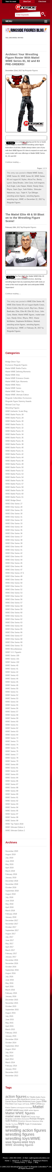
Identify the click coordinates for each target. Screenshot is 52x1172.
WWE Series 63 (11, 731)
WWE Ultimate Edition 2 (15, 830)
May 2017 (9, 944)
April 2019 (9, 868)
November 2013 (11, 1076)
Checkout (42, 1)
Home (7, 1161)
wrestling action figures (16, 196)
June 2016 (9, 980)
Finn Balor (9, 1104)
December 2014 (11, 1039)
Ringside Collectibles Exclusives (18, 398)
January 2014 (10, 1069)
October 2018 (10, 887)
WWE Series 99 (11, 821)
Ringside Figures (31, 71)
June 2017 (9, 940)
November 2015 (11, 1003)
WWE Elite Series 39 (13, 543)
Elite (17, 311)
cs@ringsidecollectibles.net (39, 1158)
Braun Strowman (11, 1099)
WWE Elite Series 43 (13, 556)
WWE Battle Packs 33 (14, 431)
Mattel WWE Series (35, 173)
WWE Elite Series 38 (13, 540)
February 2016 (11, 993)
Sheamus (21, 1121)
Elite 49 (23, 311)
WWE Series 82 (27, 176)
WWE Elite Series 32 (13, 520)
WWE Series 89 (11, 791)
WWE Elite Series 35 (13, 530)
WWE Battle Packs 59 (14, 490)
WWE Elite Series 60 (13, 613)
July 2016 (9, 977)
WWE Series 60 (11, 722)
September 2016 (12, 970)
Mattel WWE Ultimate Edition (17, 395)
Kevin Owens (10, 1108)
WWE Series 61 (11, 725)
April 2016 (9, 986)
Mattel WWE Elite (12, 375)
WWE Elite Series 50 (15, 305)
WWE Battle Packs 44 (14, 457)
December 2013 (11, 1072)
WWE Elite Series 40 (13, 547)
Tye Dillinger (33, 193)
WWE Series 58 (11, 715)
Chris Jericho (40, 1099)
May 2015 (9, 1023)
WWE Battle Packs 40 (14, 448)
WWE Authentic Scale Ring (16, 411)
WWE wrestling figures (19, 1144)
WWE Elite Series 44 (13, 560)
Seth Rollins (28, 189)
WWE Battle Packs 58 (14, 487)
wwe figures (13, 1142)
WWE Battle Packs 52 (14, 471)
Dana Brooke (18, 183)
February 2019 (11, 874)
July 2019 (9, 858)
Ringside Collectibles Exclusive (17, 1119)
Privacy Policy (20, 1162)
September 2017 (12, 930)
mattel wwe (12, 1110)
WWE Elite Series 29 (13, 510)
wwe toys (28, 1142)
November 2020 (11, 851)
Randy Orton (38, 186)
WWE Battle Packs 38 (14, 444)
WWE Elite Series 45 (13, 563)
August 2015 (10, 1013)
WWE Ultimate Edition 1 (15, 827)
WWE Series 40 (11, 665)
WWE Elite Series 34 (13, 527)
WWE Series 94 (11, 807)
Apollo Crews (39, 305)
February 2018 (11, 914)
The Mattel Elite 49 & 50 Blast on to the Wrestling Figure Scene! (24, 218)
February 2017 (11, 953)
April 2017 (9, 947)
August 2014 (10, 1049)
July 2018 (9, 897)
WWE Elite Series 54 (13, 596)
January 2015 (10, 1036)
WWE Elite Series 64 (13, 626)
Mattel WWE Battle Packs (15, 368)
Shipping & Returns (40, 1161)
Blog (36, 1162)
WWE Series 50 (11, 689)
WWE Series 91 (11, 797)
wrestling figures (33, 196)
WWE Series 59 (11, 718)
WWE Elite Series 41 (13, 550)
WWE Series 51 (11, 692)
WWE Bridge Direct (13, 500)
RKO (31, 318)
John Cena (28, 183)
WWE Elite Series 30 (13, 514)
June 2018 (9, 901)
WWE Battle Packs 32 (14, 428)
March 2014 (10, 1062)
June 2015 (9, 1019)
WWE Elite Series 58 (13, 606)
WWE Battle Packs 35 (14, 438)
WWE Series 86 (11, 781)
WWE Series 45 (11, 682)
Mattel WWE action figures (29, 1110)
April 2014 (9, 1059)
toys (18, 193)
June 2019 (9, 861)
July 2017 (9, 937)
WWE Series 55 (11, 705)
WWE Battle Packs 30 (14, 421)
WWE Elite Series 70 (13, 646)
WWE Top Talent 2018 (14, 824)
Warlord (37, 321)
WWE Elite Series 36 (13, 533)
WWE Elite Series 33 (13, 523)
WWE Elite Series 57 (13, 603)
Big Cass (33, 308)
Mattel (29, 186)
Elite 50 (31, 311)
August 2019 (10, 854)
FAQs (30, 1162)
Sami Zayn (17, 189)
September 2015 (12, 1010)
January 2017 (10, 957)
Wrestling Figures (12, 408)
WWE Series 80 (11, 764)
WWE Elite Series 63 (13, 622)
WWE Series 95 (11, 811)
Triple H (24, 193)
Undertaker (37, 1124)
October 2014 (10, 1043)
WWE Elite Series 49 (35, 301)
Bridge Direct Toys (12, 362)
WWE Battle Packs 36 (14, 441)
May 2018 (9, 904)
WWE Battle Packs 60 (14, 494)
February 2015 (11, 1033)
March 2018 (10, 911)
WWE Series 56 (11, 708)
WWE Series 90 (11, 794)
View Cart (27, 1)
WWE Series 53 (11, 698)
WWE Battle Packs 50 (14, 467)
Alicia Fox (32, 179)
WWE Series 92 (11, 801)
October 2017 (10, 927)
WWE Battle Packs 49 (14, 464)
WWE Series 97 (11, 814)
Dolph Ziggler (36, 1102)
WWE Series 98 (11, 817)
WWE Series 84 (11, 778)
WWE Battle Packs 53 (14, 474)
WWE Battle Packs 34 (14, 434)
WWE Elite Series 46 (13, 566)
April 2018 (9, 907)
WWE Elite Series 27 (13, 504)
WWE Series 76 (11, 751)
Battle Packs (40, 1097)
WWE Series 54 (11, 702)
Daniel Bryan (11, 1101)
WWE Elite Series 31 (13, 517)
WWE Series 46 (11, 685)
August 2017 (10, 934)
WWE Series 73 (11, 741)
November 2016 (11, 963)
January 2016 (10, 996)
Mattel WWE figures (26, 315)
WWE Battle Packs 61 (14, 497)
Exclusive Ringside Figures (16, 365)
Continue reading (13, 162)
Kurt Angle (11, 186)
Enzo (37, 311)
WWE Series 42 (11, 672)
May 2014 (9, 1056)
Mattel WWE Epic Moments (16, 381)
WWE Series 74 (11, 745)
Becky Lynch (23, 308)
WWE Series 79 (11, 761)
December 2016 (11, 960)
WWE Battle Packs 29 (14, 418)
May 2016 (9, 983)
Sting (41, 1121)
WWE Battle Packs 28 (14, 415)
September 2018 (12, 891)
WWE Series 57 (11, 712)
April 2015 (9, 1026)
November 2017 (11, 924)
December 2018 (11, 881)
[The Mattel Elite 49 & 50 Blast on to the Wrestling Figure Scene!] (26, 249)
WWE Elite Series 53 (13, 593)
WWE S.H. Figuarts (13, 652)
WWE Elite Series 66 (13, 632)
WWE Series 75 (11, 748)
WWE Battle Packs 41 (14, 451)
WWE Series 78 (11, 758)
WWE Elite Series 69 (13, 642)
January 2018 (10, 917)
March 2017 (10, 950)
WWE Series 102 (12, 662)
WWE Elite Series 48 (13, 576)
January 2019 (10, 878)
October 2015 (10, 1006)
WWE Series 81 (13, 176)
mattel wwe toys (16, 1116)
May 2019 (9, 864)
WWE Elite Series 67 (13, 636)
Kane (43, 1104)
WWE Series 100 (12, 656)
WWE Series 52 (11, 695)
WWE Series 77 (11, 755)
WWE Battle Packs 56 (14, 481)
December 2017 (11, 920)
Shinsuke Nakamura (32, 1121)
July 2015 (9, 1016)
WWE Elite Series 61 (13, 616)
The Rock (14, 1124)
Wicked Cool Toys (12, 405)
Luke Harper (21, 186)
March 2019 (10, 871)
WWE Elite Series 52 (13, 589)
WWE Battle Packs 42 (14, 454)
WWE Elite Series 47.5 (14, 573)
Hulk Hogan (18, 1104)
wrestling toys (12, 199)
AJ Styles (23, 179)
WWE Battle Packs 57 (14, 484)
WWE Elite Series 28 (13, 507)
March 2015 (10, 1029)
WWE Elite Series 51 (13, 586)
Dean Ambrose (24, 1101)
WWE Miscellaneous (13, 649)
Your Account (10, 1)
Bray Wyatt (21, 1099)
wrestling (11, 1127)
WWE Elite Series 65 (13, 629)
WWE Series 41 (11, 669)
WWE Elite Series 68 (13, 639)
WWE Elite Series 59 (13, 609)
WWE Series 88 (11, 788)
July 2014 (9, 1052)
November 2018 (11, 884)
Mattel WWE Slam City (14, 391)
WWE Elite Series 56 (13, 599)
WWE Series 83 (11, 774)
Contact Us (26, 1161)
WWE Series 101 (12, 659)
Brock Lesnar (30, 1099)
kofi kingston (39, 183)
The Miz (8, 1124)
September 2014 (12, 1046)
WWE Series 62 (11, 728)
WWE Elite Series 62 (13, 619)
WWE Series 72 (11, 738)
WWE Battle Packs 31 (14, 424)
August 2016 (10, 973)
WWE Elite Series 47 (13, 570)
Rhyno (9, 189)
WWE (21, 199)
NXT (29, 1117)
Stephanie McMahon (24, 321)
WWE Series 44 (11, 679)
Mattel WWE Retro (12, 385)
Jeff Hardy (25, 1104)
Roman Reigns (37, 1119)
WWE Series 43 (11, 675)
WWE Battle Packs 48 (14, 461)
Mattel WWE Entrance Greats (17, 378)
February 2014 (11, 1066)
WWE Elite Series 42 (13, 553)
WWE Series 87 (11, 784)
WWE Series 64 (11, 735)
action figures (15, 1096)
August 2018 (10, 894)
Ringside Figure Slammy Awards (18, 401)
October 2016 (10, 967)
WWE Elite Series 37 (13, 537)
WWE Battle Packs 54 (14, 477)
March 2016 (10, 990)
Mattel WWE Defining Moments (18, 372)
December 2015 (11, 1000)
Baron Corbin (12, 308)
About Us (15, 1161)
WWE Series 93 (11, 804)
